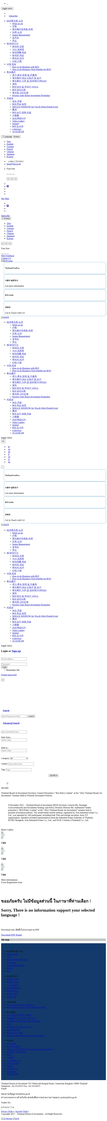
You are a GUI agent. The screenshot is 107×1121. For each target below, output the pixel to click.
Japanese (10, 154)
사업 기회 (17, 61)
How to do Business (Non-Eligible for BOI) (31, 69)
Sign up (16, 651)
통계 (14, 109)
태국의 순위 (12, 982)
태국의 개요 (18, 55)
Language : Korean (11, 137)
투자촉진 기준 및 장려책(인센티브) (29, 81)
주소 (14, 40)
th (9, 447)
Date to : (5, 748)
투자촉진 (11, 72)
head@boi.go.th (14, 164)
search (31, 716)
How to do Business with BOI (25, 67)
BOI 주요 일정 (19, 104)
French (10, 149)
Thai (9, 141)
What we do (17, 23)
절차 (14, 84)
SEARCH (53, 775)
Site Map (5, 198)
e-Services (16, 129)
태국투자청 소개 (15, 21)
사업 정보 (11, 64)
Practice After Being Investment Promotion (31, 95)
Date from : (6, 737)
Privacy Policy (7, 1111)
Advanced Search (11, 723)
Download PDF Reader (11, 935)
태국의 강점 (18, 46)
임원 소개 (17, 32)
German (10, 146)
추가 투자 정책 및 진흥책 (24, 75)
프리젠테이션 (19, 118)
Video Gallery (18, 121)
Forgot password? (9, 675)
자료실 (10, 98)
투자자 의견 (18, 58)
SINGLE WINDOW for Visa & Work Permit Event (35, 107)
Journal (15, 123)
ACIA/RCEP (18, 131)
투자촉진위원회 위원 (22, 29)
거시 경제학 (18, 49)
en (9, 449)
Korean (10, 156)
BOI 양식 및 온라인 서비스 (25, 87)
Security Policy (22, 1111)
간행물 (15, 115)
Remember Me (13, 670)
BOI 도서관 (17, 126)
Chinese (10, 151)
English (10, 144)
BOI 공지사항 (19, 90)
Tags (3, 769)
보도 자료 (17, 101)
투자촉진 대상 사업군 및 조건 (26, 78)
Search (6, 710)
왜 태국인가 (12, 43)
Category (5, 758)
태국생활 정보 (19, 52)
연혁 (14, 26)
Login (4, 667)
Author (4, 764)
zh (9, 457)
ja (9, 459)
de (9, 452)
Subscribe (13, 16)
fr (8, 454)
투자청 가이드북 (20, 92)
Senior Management (21, 35)
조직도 (15, 37)
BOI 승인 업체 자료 (21, 112)
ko (9, 462)
